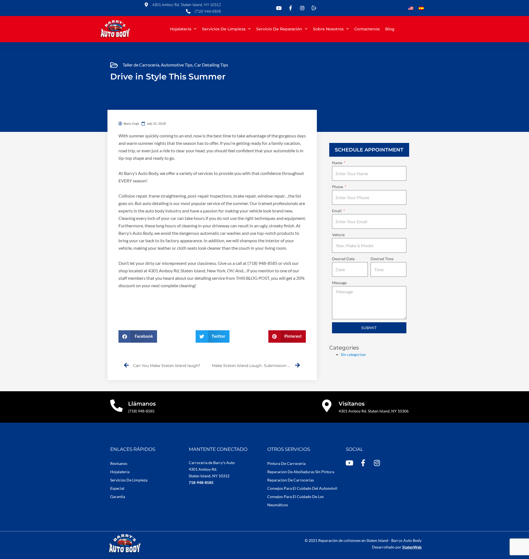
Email (337, 210)
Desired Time (382, 258)
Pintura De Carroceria (286, 463)
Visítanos (352, 403)
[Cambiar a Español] (421, 8)
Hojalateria (119, 471)
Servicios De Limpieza (128, 480)
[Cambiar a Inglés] (411, 8)
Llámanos (142, 403)
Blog (390, 28)
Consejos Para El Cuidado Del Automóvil (302, 488)
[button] (137, 336)
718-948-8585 (201, 482)
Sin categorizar (353, 354)
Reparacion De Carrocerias (290, 480)
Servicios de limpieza (223, 28)
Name (337, 162)
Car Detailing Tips (211, 64)
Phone (338, 186)
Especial (117, 488)
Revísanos (118, 463)
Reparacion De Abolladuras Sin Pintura (300, 471)
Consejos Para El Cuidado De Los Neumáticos (295, 500)
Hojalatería (180, 28)
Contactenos (367, 28)
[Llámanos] (116, 406)
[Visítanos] (327, 406)
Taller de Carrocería (141, 64)
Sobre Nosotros (328, 28)
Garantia (117, 496)
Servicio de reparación (279, 28)
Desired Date (343, 258)
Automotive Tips (177, 64)
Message (339, 282)
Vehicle (338, 234)
